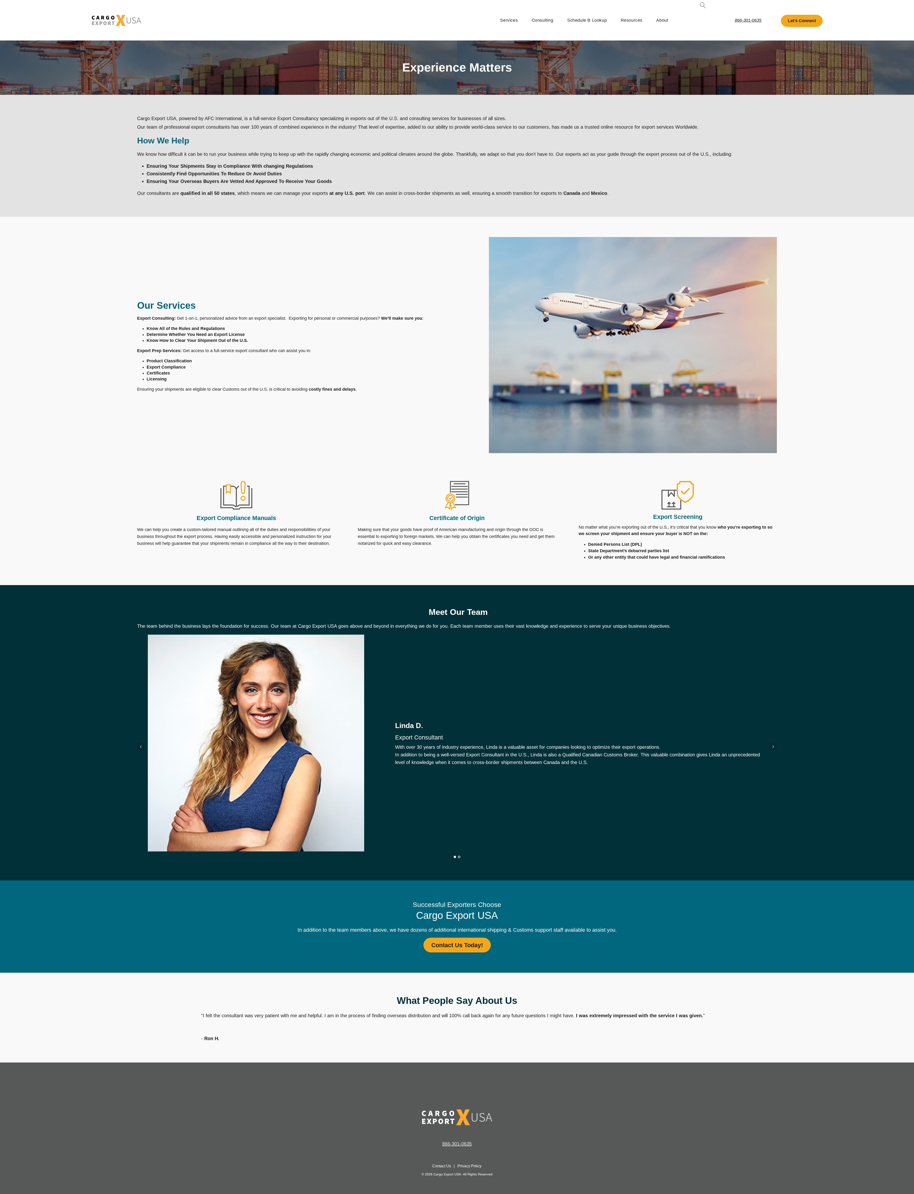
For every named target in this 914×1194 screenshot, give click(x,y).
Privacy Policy (469, 1166)
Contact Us (441, 1166)
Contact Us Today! (457, 945)
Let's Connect (802, 20)
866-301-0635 (748, 20)
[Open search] (703, 5)
